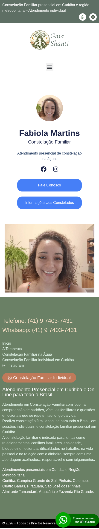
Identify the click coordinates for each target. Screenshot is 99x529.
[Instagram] (93, 17)
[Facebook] (44, 169)
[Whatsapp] (82, 17)
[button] (49, 67)
